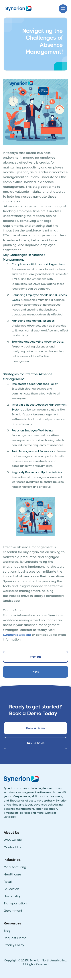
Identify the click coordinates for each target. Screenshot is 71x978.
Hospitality (12, 896)
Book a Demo (35, 728)
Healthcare (12, 874)
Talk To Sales (35, 743)
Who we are (13, 840)
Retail (8, 881)
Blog (7, 930)
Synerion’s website (17, 635)
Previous (35, 656)
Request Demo (15, 938)
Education (11, 889)
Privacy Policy (14, 945)
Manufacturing (15, 867)
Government (13, 910)
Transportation (15, 903)
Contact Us (12, 847)
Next (35, 671)
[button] (63, 8)
